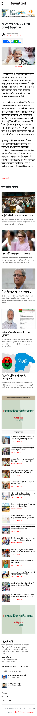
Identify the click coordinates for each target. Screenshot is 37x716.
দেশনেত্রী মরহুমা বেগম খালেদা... (17, 254)
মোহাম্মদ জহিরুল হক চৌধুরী (17, 675)
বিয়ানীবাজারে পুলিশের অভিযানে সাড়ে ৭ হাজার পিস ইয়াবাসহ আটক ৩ (23, 539)
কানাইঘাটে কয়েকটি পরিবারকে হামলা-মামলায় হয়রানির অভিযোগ (23, 573)
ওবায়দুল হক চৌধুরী (14, 684)
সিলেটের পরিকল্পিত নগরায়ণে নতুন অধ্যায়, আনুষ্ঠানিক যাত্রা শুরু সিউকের (23, 550)
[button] (3, 3)
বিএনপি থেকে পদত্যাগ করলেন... (17, 292)
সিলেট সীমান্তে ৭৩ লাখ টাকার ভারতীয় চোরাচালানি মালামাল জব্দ (23, 528)
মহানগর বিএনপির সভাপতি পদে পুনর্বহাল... (16, 333)
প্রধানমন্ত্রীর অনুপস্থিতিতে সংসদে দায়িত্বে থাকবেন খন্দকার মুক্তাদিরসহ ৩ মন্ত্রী (23, 517)
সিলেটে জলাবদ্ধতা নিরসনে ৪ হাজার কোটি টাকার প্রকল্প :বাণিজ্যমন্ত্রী (22, 471)
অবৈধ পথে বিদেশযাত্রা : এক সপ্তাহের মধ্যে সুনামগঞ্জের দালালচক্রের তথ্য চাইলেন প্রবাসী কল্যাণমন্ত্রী (22, 438)
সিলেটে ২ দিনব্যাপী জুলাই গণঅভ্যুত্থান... (13, 377)
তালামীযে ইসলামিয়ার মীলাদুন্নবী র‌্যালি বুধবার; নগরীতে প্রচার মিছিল (22, 584)
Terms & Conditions (9, 697)
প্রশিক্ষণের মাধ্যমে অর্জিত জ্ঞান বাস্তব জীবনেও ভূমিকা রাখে (22, 449)
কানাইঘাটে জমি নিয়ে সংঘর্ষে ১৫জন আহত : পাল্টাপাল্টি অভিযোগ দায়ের (22, 595)
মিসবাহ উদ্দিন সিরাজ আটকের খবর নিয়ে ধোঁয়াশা (22, 562)
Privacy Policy (7, 700)
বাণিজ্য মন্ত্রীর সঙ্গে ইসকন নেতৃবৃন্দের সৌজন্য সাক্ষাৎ (22, 483)
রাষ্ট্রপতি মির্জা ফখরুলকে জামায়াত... (18, 216)
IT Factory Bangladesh (24, 712)
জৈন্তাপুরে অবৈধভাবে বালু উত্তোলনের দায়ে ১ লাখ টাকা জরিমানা (23, 505)
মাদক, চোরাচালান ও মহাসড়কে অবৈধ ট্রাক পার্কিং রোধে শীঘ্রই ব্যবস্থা (23, 494)
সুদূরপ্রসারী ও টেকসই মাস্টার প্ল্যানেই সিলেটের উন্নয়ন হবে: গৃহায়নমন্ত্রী (22, 460)
